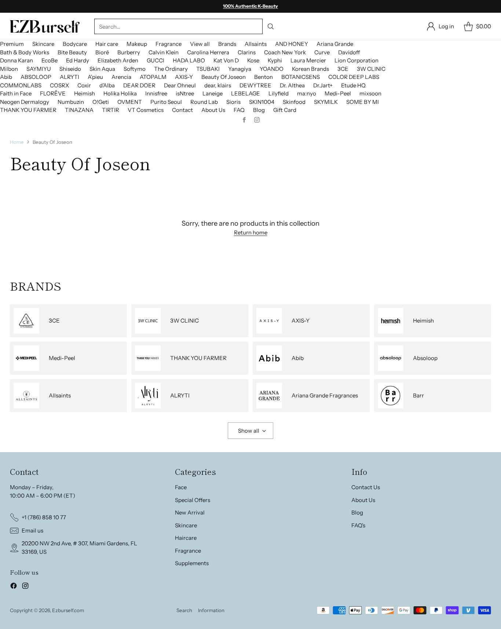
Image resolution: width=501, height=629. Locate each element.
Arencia (121, 76)
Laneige (212, 93)
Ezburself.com (68, 610)
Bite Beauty (72, 52)
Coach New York (285, 52)
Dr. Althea (292, 85)
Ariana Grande (335, 43)
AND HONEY (291, 43)
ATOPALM (153, 76)
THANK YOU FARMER (28, 109)
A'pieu (95, 76)
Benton (263, 76)
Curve (322, 52)
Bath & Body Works (24, 52)
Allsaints (256, 43)
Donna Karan (16, 60)
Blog (259, 109)
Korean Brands (310, 68)
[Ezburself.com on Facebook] (13, 587)
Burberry (128, 52)
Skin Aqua (102, 68)
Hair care (106, 43)
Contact (182, 109)
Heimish (84, 93)
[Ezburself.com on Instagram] (25, 587)
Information (211, 610)
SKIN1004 (261, 101)
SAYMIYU (38, 68)
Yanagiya (239, 68)
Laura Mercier (308, 60)
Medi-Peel (338, 93)
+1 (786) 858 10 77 (44, 517)
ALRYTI (69, 76)
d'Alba (107, 85)
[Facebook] (244, 120)
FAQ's (358, 525)
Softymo (135, 68)
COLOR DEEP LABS (353, 76)
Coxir (84, 85)
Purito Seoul (166, 101)
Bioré (102, 52)
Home (17, 142)
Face (181, 487)
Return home (250, 232)
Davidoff (349, 52)
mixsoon (370, 93)
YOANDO (272, 68)
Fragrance (169, 43)
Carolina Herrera (208, 52)
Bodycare (75, 43)
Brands (227, 43)
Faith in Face (16, 93)
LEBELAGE (245, 93)
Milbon (9, 68)
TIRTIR (110, 109)
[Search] (270, 26)
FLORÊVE (53, 93)
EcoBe (49, 60)
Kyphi (275, 60)
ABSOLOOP (36, 76)
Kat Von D (226, 60)
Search (184, 610)
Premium (12, 43)
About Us (213, 109)
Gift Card (284, 109)
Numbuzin (71, 101)
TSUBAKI (208, 68)
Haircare (186, 537)
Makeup (137, 43)
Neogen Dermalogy (24, 101)
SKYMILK (326, 101)
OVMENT (129, 101)
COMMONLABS (20, 85)
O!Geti (100, 101)
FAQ (239, 109)
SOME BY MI (362, 101)
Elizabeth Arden (118, 60)
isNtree (185, 93)
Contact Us (365, 487)
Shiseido (70, 68)
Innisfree (156, 93)
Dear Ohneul (180, 85)
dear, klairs (217, 85)
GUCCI (155, 60)
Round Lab (204, 101)
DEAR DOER (139, 85)
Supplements (192, 563)
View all (200, 43)
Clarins (247, 52)
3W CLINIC (371, 68)
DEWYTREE (255, 85)
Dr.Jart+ (323, 85)
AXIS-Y (184, 76)
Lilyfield (278, 93)
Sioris (233, 101)
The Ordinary (171, 68)
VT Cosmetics (146, 109)
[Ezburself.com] (45, 26)
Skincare (43, 43)
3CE (342, 68)
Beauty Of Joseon (223, 76)
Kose (253, 60)
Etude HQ (353, 85)
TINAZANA (79, 109)
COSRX (59, 85)
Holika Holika (120, 93)
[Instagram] (257, 120)
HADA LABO (189, 60)
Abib (6, 76)
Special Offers (192, 500)
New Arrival (190, 512)
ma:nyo (306, 93)
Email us (32, 530)
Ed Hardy (77, 60)
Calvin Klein (164, 52)
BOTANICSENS (300, 76)
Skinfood (294, 101)
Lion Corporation (356, 60)
